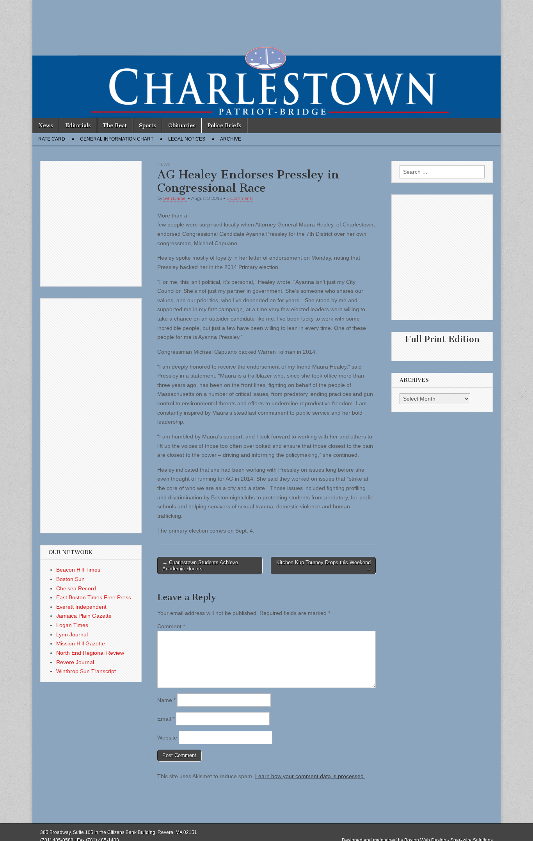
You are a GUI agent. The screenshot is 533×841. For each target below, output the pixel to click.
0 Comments (240, 198)
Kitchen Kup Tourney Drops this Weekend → (323, 565)
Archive (230, 139)
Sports (147, 125)
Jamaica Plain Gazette (84, 616)
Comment (171, 626)
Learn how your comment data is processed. (310, 776)
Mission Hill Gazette (80, 643)
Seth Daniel (175, 198)
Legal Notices (186, 139)
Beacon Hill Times (78, 570)
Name (166, 700)
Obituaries (181, 125)
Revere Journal (75, 662)
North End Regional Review (90, 653)
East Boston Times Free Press (93, 597)
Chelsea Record (76, 588)
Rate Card (51, 139)
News (45, 125)
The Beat (115, 125)
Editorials (78, 125)
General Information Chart (116, 139)
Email (165, 719)
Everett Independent (81, 607)
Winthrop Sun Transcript (86, 671)
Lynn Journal (72, 634)
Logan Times (72, 625)
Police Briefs (224, 125)
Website (167, 737)
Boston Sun (70, 579)
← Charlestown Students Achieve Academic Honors (200, 565)
